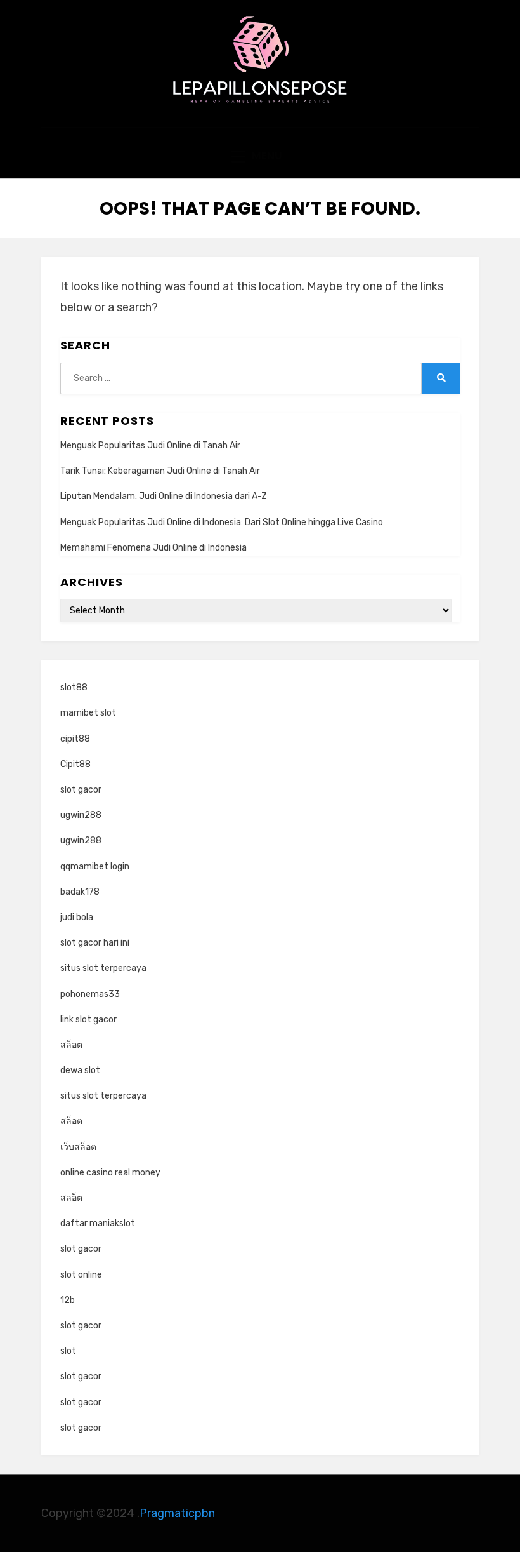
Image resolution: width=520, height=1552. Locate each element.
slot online (81, 1274)
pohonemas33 (90, 994)
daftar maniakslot (97, 1223)
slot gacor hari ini (94, 942)
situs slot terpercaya (103, 968)
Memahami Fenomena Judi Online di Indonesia (153, 547)
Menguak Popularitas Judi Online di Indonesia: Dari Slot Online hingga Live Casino (221, 522)
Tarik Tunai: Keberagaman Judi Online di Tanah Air (160, 470)
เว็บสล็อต (78, 1147)
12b (67, 1300)
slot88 (74, 687)
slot (68, 1351)
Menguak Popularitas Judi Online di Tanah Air (150, 445)
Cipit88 (75, 764)
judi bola (76, 917)
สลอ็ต (71, 1198)
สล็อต (71, 1045)
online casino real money (110, 1172)
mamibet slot (88, 712)
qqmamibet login (94, 866)
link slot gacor (88, 1019)
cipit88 (75, 738)
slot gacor (80, 789)
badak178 (80, 891)
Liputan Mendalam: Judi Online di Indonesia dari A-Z (163, 496)
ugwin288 (80, 815)
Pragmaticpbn (177, 1513)
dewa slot (80, 1070)
